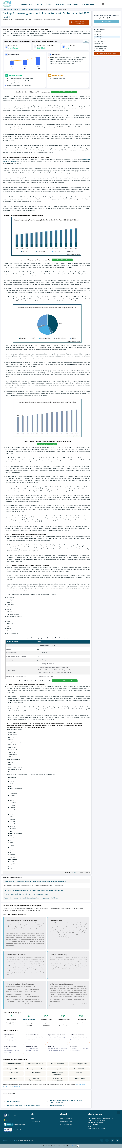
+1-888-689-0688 (98, 1122)
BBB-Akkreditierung (29, 1019)
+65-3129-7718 (96, 1126)
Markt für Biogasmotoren (14, 1101)
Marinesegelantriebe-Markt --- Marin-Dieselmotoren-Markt (23, 1105)
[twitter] (107, 1140)
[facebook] (112, 1140)
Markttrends (97, 34)
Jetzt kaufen (107, 21)
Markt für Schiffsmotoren (57, 1105)
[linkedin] (101, 1140)
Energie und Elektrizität (14, 9)
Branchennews (98, 44)
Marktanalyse (98, 36)
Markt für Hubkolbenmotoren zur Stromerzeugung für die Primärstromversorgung (66, 1101)
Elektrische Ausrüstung (27, 9)
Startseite (3, 9)
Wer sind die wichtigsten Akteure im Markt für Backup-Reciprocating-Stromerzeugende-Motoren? (33, 890)
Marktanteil (97, 39)
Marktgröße (97, 32)
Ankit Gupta (74, 872)
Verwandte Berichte (99, 51)
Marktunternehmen (99, 41)
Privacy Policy (71, 1146)
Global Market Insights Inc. (10, 1140)
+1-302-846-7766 (95, 1124)
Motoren (37, 9)
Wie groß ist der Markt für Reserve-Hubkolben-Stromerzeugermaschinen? (26, 894)
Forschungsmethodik (100, 48)
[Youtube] (117, 1140)
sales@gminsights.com (98, 1128)
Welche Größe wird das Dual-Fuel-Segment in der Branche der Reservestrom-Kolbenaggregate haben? (35, 881)
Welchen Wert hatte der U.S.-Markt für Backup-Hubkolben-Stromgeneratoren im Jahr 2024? (32, 898)
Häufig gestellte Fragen (100, 46)
